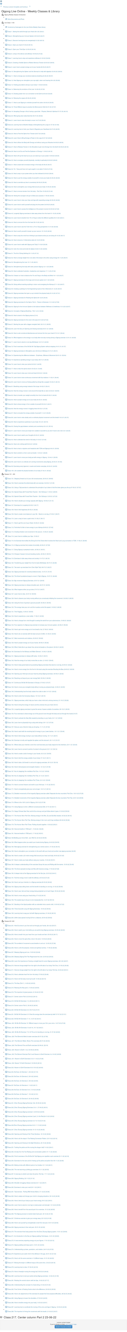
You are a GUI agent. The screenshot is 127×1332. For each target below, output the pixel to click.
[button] (1, 2)
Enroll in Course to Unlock (63, 1327)
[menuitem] (1, 4)
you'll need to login (71, 1324)
